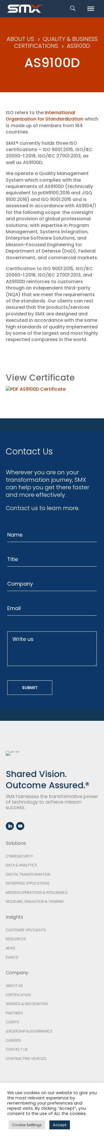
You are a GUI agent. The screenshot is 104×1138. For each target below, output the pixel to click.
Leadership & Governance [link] (29, 1031)
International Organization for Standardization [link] (44, 115)
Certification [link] (18, 994)
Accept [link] (59, 1125)
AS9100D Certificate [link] (42, 389)
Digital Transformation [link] (28, 874)
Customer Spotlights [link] (26, 930)
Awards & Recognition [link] (27, 1003)
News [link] (10, 948)
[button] (10, 826)
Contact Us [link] (17, 1049)
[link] (24, 8)
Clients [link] (12, 1022)
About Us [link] (14, 985)
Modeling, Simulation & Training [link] (35, 901)
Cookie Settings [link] (27, 1125)
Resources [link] (16, 938)
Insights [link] (14, 917)
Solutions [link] (16, 843)
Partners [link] (14, 1013)
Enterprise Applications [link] (28, 883)
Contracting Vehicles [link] (26, 1058)
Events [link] (12, 957)
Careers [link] (13, 1040)
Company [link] (17, 972)
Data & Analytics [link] (21, 865)
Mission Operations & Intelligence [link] (37, 892)
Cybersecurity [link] (19, 856)
